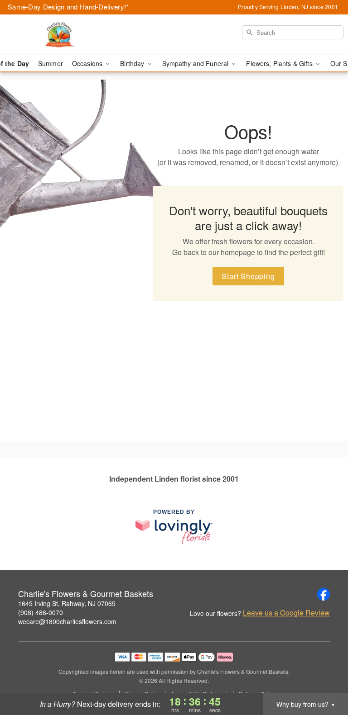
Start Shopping (248, 276)
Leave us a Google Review (286, 613)
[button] (324, 676)
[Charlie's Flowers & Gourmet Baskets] (60, 34)
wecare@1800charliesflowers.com (67, 621)
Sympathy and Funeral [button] (196, 63)
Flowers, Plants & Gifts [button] (280, 63)
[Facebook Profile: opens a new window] (323, 594)
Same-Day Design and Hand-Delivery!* (68, 6)
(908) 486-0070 (40, 612)
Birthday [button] (133, 63)
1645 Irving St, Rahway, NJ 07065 (67, 603)
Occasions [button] (88, 63)
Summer (50, 63)
